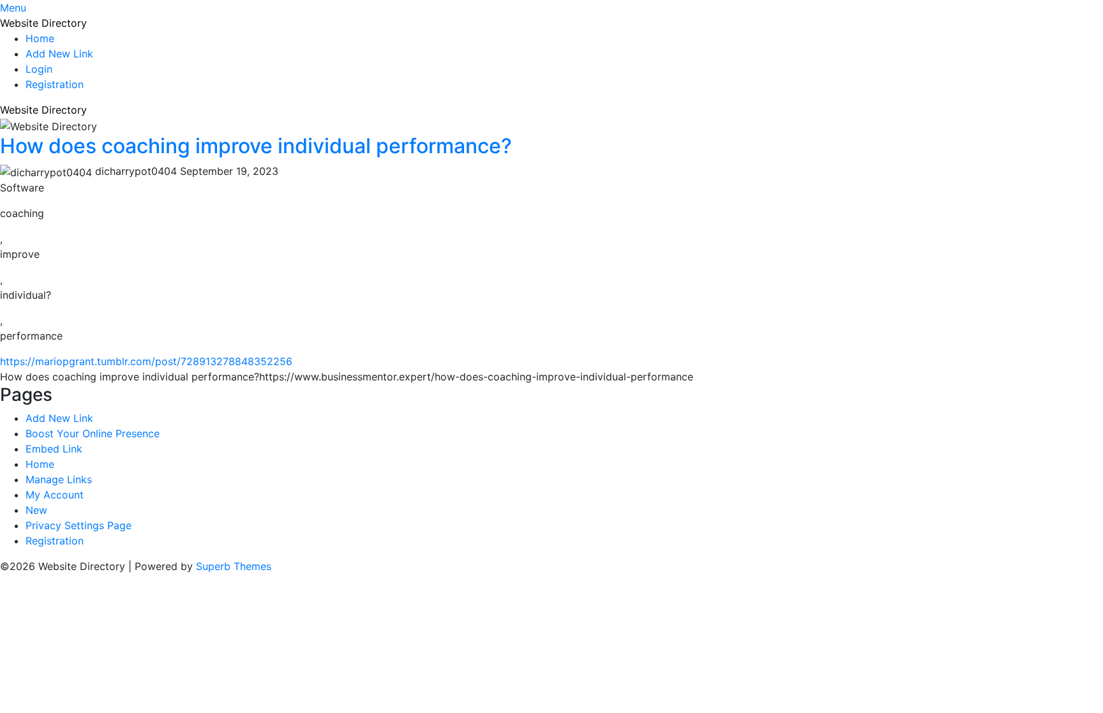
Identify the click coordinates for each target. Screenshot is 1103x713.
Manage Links (59, 479)
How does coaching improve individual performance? (256, 145)
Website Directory (43, 23)
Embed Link (54, 448)
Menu (13, 7)
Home (40, 38)
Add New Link (59, 53)
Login (39, 69)
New (36, 510)
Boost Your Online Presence (93, 433)
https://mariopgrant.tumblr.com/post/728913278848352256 (146, 361)
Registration (55, 84)
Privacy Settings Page (78, 525)
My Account (55, 494)
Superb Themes (233, 566)
